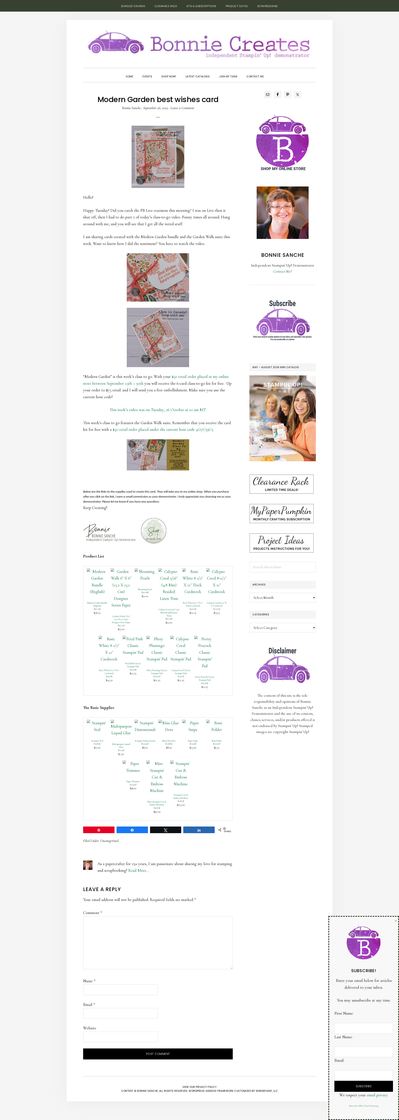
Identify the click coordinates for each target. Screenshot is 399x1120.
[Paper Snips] (192, 723)
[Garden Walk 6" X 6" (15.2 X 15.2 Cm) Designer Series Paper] (121, 571)
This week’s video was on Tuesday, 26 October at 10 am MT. (158, 409)
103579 (192, 743)
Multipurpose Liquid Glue (121, 746)
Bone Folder (217, 740)
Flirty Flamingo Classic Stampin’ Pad (157, 672)
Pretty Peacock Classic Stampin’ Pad (204, 678)
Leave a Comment (182, 108)
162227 (121, 625)
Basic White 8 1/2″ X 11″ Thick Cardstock (193, 604)
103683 (168, 743)
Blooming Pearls (145, 589)
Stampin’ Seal (97, 740)
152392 (133, 784)
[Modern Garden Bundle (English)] (97, 571)
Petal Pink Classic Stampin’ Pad (133, 665)
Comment (92, 912)
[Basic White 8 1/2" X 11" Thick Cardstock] (192, 571)
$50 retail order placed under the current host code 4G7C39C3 (163, 429)
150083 (204, 683)
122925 (216, 608)
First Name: (343, 1013)
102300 (216, 743)
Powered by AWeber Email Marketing (363, 1106)
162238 (145, 592)
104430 (145, 743)
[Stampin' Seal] (97, 723)
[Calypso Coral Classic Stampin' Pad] (180, 639)
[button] (273, 72)
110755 (121, 750)
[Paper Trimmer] (133, 763)
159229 (192, 608)
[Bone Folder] (216, 723)
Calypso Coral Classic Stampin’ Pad (180, 672)
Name (89, 981)
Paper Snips (193, 740)
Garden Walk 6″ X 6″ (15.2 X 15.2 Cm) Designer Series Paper (121, 619)
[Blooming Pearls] (145, 571)
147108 (133, 669)
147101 (181, 676)
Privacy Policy (206, 1087)
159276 (109, 676)
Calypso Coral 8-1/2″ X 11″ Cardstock (217, 604)
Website (89, 1028)
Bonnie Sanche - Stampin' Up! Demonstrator (199, 43)
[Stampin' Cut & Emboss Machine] (180, 763)
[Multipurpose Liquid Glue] (121, 723)
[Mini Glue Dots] (169, 723)
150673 (156, 807)
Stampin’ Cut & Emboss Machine (181, 796)
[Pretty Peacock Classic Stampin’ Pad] (204, 639)
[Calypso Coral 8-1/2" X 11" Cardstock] (216, 571)
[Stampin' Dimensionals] (145, 723)
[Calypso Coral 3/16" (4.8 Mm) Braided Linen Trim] (169, 571)
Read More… (138, 870)
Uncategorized (109, 840)
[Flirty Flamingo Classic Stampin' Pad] (157, 639)
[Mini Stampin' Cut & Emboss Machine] (157, 763)
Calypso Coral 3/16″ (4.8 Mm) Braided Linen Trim (169, 612)
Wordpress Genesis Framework (211, 1091)
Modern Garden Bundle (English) (97, 604)
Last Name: (343, 1037)
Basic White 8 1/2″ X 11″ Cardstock (109, 672)
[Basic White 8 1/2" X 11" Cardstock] (109, 639)
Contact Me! (282, 271)
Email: (339, 1060)
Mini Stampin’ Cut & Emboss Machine (157, 803)
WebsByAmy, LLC (267, 1091)
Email (89, 1004)
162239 (168, 618)
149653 (180, 801)
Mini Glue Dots (169, 740)
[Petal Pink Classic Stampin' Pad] (133, 639)
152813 (97, 743)
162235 (97, 608)
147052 (157, 676)
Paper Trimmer (133, 781)
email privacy (377, 1095)
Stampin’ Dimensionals (145, 740)
